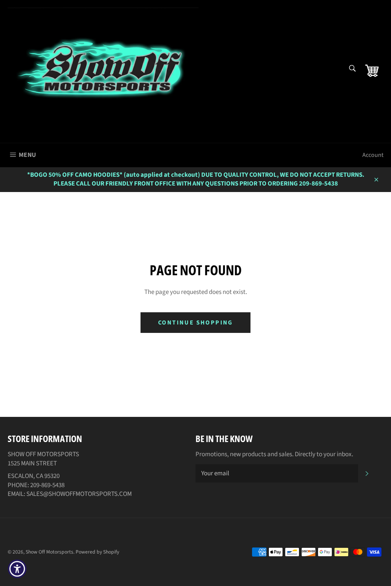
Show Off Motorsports (49, 551)
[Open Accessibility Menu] (17, 568)
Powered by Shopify (97, 551)
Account (372, 155)
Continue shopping (195, 322)
